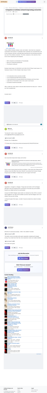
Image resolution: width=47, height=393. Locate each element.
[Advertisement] (24, 24)
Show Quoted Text (10, 138)
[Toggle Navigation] (44, 2)
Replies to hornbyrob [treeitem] (24, 124)
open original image (10, 48)
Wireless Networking (13, 7)
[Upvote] (12, 103)
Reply (8, 102)
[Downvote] (17, 103)
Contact (18, 391)
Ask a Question (24, 270)
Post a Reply (24, 258)
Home (7, 7)
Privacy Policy (34, 391)
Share (21, 102)
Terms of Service (34, 389)
